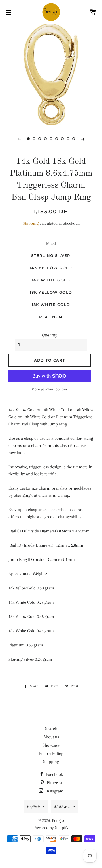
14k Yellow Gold (50, 267)
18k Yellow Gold (51, 292)
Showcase (51, 745)
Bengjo (58, 820)
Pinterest (54, 782)
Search (51, 728)
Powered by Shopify (51, 827)
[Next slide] (82, 139)
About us (51, 736)
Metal (51, 243)
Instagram (53, 791)
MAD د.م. (62, 806)
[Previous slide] (19, 139)
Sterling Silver (51, 255)
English (33, 806)
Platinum (50, 317)
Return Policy (51, 753)
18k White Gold (51, 304)
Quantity (49, 335)
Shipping (31, 223)
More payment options (49, 389)
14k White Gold (50, 280)
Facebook (54, 774)
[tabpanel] (51, 74)
